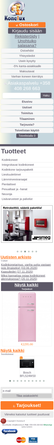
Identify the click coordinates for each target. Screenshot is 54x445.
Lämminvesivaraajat (14, 179)
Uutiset (27, 107)
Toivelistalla (27, 135)
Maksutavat (27, 71)
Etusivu (27, 101)
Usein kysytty (27, 61)
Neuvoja (7, 194)
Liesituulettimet (11, 174)
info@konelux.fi (18, 425)
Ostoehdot (27, 50)
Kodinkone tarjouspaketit (17, 169)
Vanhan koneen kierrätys (27, 76)
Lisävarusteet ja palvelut (17, 199)
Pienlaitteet (9, 184)
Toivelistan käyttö (27, 130)
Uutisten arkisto (16, 257)
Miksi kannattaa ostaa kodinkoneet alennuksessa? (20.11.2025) (23, 277)
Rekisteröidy (26, 36)
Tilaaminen (27, 118)
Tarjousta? (27, 124)
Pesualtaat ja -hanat (14, 189)
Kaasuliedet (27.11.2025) (17, 271)
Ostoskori (28, 25)
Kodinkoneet (10, 159)
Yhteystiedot (27, 55)
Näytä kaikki (26, 285)
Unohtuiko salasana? (27, 43)
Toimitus (27, 113)
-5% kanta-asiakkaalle (27, 66)
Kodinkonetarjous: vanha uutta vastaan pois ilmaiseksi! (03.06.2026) (26, 266)
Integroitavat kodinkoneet (18, 164)
